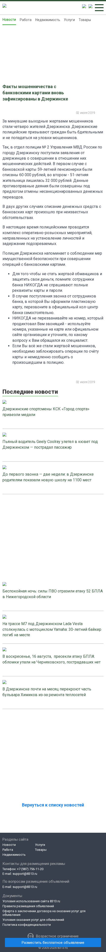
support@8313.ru (25, 874)
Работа (26, 20)
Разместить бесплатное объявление (53, 942)
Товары (85, 20)
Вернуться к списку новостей (53, 804)
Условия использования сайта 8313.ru (31, 901)
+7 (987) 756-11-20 (30, 869)
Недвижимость (47, 20)
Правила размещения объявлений (28, 906)
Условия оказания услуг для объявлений (33, 920)
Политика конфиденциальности (26, 925)
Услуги (69, 20)
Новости (9, 20)
